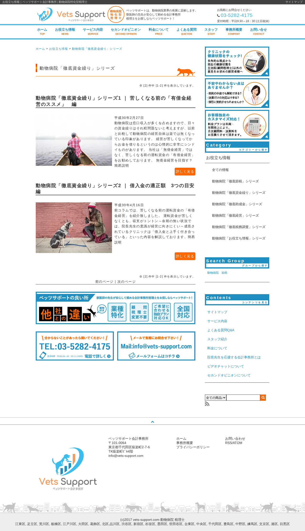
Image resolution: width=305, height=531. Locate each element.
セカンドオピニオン (126, 31)
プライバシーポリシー (193, 447)
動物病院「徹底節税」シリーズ (235, 181)
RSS (228, 443)
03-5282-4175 (237, 15)
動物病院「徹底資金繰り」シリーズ (97, 48)
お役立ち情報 (65, 31)
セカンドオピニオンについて (229, 375)
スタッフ (211, 31)
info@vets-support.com (125, 456)
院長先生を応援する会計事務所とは (234, 357)
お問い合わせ (235, 438)
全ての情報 (220, 170)
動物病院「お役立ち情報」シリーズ (238, 238)
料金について (159, 31)
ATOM (237, 443)
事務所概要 (234, 31)
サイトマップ (294, 2)
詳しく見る (185, 171)
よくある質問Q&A (220, 330)
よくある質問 (187, 31)
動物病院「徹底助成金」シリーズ (237, 204)
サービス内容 (93, 31)
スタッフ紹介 (217, 339)
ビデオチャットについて (225, 366)
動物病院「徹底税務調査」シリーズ (238, 227)
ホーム (42, 31)
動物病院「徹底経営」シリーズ (235, 215)
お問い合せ (258, 31)
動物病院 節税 (217, 272)
